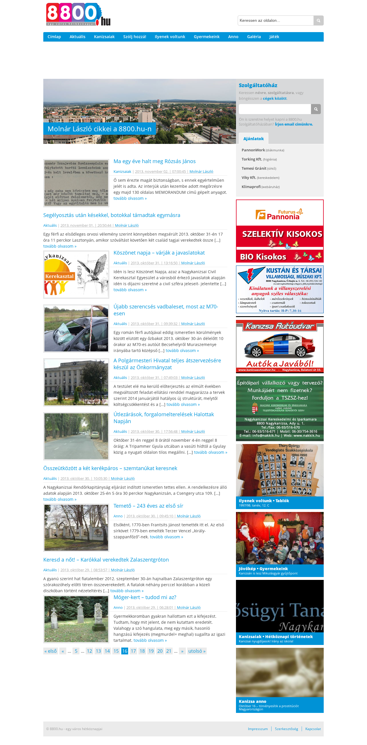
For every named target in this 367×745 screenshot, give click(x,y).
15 (116, 651)
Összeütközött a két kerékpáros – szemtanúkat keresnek (110, 468)
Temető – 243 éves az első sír (148, 505)
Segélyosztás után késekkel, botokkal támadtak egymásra (111, 215)
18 (142, 651)
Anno (233, 36)
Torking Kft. (259, 159)
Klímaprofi (261, 186)
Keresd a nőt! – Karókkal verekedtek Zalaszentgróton (106, 559)
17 (133, 651)
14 (107, 651)
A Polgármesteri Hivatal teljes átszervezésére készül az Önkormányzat (167, 364)
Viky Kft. (260, 177)
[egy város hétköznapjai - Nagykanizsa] (78, 15)
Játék (274, 36)
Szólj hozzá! (134, 36)
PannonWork (263, 149)
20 (160, 651)
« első (50, 651)
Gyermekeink (207, 36)
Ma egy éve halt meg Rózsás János (155, 161)
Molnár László (201, 171)
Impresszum (258, 728)
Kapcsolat (313, 728)
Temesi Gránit (259, 168)
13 (98, 651)
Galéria (254, 36)
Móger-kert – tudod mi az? (145, 597)
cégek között (275, 98)
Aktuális (77, 36)
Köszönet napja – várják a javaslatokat (159, 252)
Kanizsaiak (104, 36)
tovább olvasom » (130, 198)
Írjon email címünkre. (294, 124)
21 (168, 651)
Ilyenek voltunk (170, 36)
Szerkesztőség (286, 728)
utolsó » (197, 651)
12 (89, 651)
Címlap (54, 36)
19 (151, 651)
